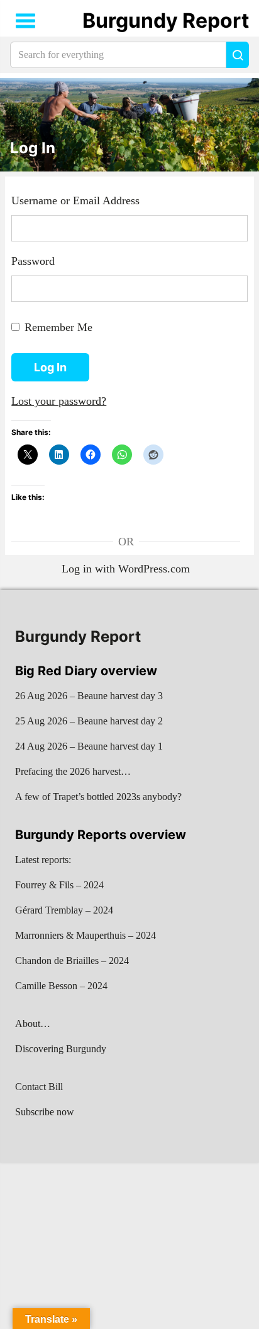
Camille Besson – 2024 (61, 985)
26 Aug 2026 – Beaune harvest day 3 (89, 695)
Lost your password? (58, 401)
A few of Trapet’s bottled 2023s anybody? (98, 796)
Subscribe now (44, 1111)
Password (33, 261)
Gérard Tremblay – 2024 (64, 910)
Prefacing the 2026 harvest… (73, 771)
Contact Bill (39, 1086)
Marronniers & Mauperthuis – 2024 (85, 935)
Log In (32, 148)
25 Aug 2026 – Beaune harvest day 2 (89, 721)
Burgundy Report (165, 20)
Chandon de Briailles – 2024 (72, 960)
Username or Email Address (75, 200)
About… (32, 1023)
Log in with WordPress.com (126, 568)
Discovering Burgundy (60, 1048)
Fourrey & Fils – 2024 (59, 884)
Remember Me (58, 327)
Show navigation (25, 21)
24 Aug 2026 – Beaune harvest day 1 (89, 746)
